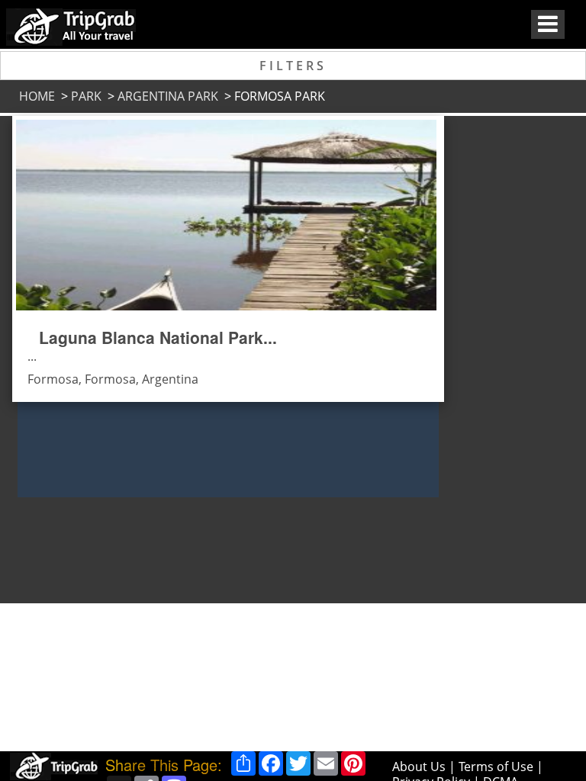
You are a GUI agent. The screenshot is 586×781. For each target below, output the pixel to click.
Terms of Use (496, 766)
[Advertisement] (500, 345)
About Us (419, 766)
